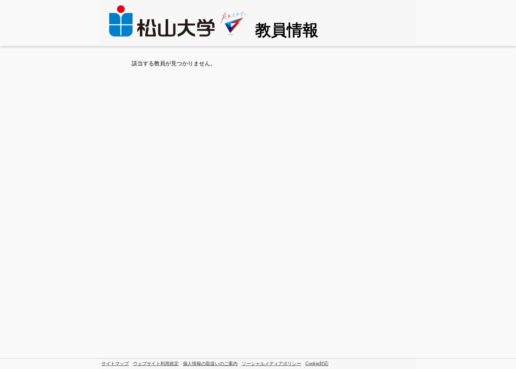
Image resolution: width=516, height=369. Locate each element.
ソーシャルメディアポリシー (271, 363)
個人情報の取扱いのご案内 (210, 363)
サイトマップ (115, 363)
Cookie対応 (317, 363)
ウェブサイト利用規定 (156, 363)
